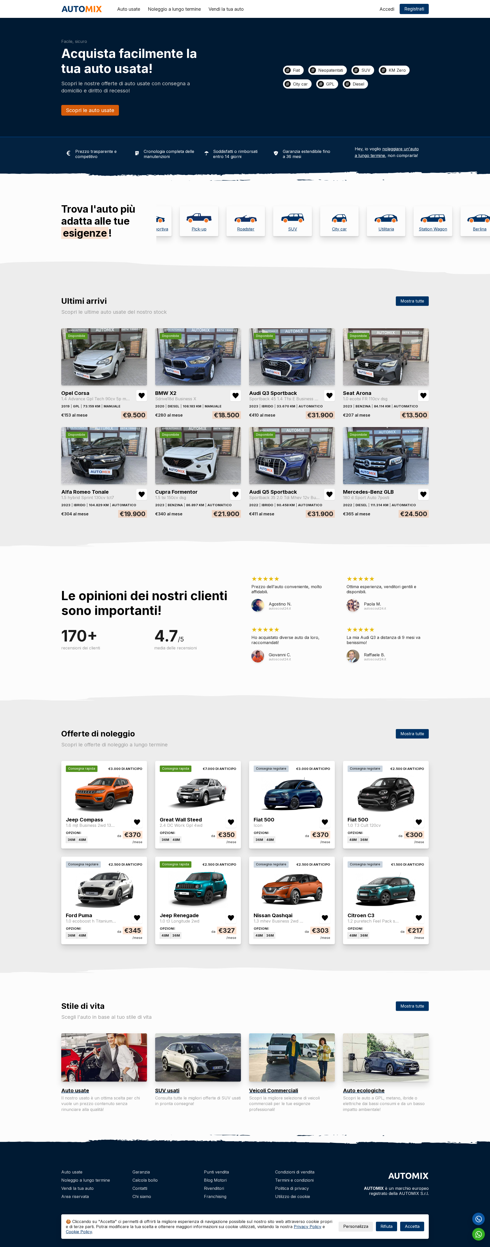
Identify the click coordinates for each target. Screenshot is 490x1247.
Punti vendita (216, 1172)
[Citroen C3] (385, 906)
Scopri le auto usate (90, 110)
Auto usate (128, 9)
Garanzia (141, 1172)
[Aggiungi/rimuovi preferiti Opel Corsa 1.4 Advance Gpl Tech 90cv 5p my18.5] (141, 395)
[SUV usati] (198, 1057)
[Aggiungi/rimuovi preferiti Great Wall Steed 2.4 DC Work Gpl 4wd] (231, 822)
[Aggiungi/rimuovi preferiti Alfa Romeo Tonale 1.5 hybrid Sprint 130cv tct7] (141, 494)
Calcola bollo (145, 1180)
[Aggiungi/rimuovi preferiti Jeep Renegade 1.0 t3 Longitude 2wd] (231, 918)
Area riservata (75, 1196)
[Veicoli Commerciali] (292, 1057)
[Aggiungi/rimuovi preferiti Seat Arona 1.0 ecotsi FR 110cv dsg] (423, 395)
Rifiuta (387, 1226)
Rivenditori (214, 1188)
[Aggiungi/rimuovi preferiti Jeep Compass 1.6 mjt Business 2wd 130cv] (137, 822)
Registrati (414, 8)
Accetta (412, 1226)
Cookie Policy (79, 1231)
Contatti (139, 1188)
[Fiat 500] (292, 810)
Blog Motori (215, 1180)
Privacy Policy (307, 1226)
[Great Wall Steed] (198, 810)
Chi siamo (141, 1196)
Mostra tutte (412, 301)
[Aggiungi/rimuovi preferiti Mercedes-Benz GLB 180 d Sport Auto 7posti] (423, 494)
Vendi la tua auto (226, 9)
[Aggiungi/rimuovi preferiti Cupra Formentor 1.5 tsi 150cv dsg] (235, 494)
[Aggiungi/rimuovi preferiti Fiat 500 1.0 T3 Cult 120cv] (418, 822)
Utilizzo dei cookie (292, 1196)
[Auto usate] (104, 1057)
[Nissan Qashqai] (292, 906)
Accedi (386, 9)
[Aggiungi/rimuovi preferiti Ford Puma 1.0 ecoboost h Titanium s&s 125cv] (137, 918)
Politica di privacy (292, 1188)
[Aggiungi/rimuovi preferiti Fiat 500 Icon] (325, 822)
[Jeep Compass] (104, 810)
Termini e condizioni (294, 1180)
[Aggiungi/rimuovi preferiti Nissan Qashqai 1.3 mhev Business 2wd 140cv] (325, 918)
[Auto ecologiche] (386, 1057)
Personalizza (355, 1226)
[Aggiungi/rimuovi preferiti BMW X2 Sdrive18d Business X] (235, 395)
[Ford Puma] (104, 906)
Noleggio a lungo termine (174, 9)
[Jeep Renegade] (198, 906)
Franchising (215, 1196)
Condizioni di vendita (294, 1172)
